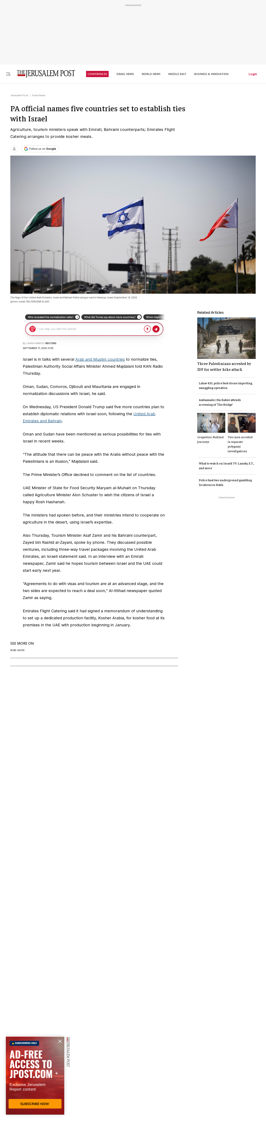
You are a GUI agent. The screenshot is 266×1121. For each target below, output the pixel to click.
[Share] (14, 149)
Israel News (39, 95)
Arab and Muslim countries (100, 359)
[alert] (35, 1076)
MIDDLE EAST (177, 74)
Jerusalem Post (19, 95)
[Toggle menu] (8, 74)
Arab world (17, 650)
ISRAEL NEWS (125, 74)
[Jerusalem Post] (43, 74)
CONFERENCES (97, 74)
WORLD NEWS (151, 74)
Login (253, 74)
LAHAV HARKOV (35, 343)
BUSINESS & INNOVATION (211, 74)
